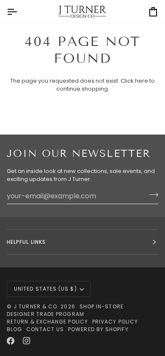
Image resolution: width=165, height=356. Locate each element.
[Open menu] (19, 12)
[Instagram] (26, 341)
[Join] (151, 195)
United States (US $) (45, 288)
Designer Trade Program (45, 314)
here (141, 81)
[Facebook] (10, 341)
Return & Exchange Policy (47, 321)
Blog (14, 329)
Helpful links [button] (26, 241)
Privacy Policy (115, 321)
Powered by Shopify (98, 329)
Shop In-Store (102, 306)
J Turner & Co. (37, 306)
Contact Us (45, 329)
